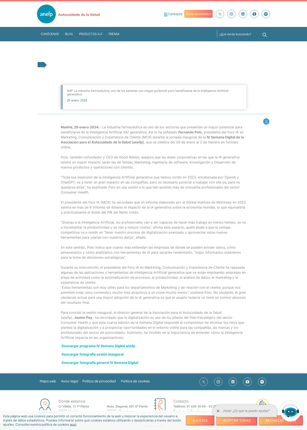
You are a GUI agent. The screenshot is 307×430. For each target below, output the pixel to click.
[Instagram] (231, 14)
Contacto (175, 14)
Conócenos (50, 34)
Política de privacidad (99, 381)
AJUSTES (200, 420)
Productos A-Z (90, 34)
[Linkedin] (243, 14)
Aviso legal (69, 381)
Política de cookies (135, 381)
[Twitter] (220, 14)
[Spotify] (266, 14)
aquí (73, 424)
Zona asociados (198, 14)
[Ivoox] (254, 14)
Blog (69, 34)
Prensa (114, 34)
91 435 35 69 (196, 406)
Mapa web (48, 381)
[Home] (42, 64)
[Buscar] (264, 34)
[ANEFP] (68, 14)
